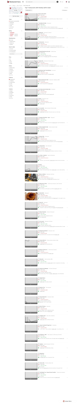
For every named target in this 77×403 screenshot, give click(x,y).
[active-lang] (66, 2)
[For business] (23, 2)
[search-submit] (26, 1)
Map (16, 10)
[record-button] (57, 2)
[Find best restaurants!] (14, 2)
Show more (11, 28)
